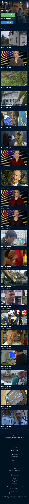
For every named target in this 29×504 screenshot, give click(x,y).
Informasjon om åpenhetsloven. (14, 497)
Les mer (22, 437)
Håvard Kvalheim (14, 456)
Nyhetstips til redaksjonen (14, 470)
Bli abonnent (8, 15)
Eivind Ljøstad (14, 447)
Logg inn (8, 22)
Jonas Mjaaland (14, 452)
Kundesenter (14, 462)
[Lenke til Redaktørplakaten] (14, 480)
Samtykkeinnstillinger (15, 493)
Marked (14, 465)
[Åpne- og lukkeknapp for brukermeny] (20, 2)
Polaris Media (16, 488)
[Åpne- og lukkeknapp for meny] (26, 2)
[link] (4, 2)
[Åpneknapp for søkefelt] (23, 2)
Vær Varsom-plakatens (15, 485)
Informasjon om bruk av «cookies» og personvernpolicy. (14, 496)
